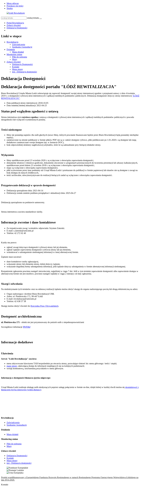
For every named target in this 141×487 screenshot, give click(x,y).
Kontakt (15, 67)
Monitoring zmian (14, 54)
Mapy (14, 59)
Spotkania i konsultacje (22, 47)
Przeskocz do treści (15, 6)
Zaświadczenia (18, 44)
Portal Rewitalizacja (15, 23)
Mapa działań (18, 52)
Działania (11, 49)
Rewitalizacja (12, 42)
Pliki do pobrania (19, 57)
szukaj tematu (33, 18)
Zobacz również (14, 25)
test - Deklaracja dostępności (24, 72)
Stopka (10, 8)
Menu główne (13, 3)
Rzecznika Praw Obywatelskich (44, 306)
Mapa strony (17, 69)
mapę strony (12, 366)
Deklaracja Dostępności (17, 28)
